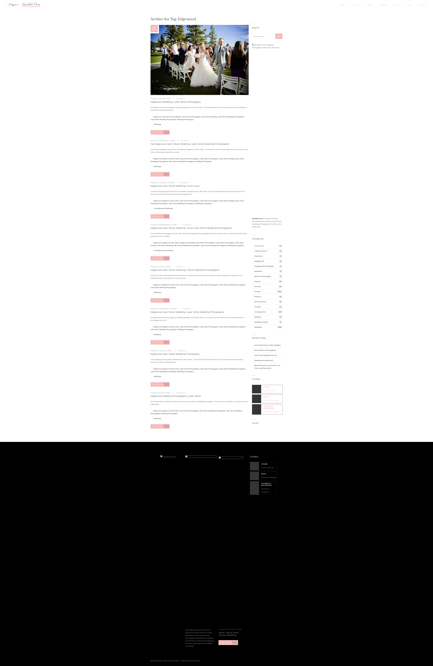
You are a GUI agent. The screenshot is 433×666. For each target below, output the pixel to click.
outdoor (267, 281)
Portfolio (356, 5)
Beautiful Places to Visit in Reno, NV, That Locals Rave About (267, 367)
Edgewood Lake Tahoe (170, 159)
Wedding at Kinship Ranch (263, 360)
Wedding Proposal (267, 322)
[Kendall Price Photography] (22, 5)
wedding (267, 317)
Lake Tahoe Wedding (209, 117)
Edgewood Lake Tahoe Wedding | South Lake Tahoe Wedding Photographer (191, 228)
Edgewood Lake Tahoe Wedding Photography (175, 354)
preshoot (267, 297)
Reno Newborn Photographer (265, 350)
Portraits (267, 291)
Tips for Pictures (267, 302)
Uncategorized (159, 208)
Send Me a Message (270, 400)
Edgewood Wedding (187, 243)
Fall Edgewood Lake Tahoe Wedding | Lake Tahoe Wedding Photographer (190, 144)
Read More (158, 132)
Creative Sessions (267, 251)
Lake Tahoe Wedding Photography (163, 119)
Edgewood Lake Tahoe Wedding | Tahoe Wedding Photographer (185, 270)
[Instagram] (270, 431)
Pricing (397, 5)
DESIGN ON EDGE (193, 661)
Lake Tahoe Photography (191, 117)
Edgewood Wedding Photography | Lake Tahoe (176, 396)
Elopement (267, 256)
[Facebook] (258, 431)
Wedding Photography (185, 119)
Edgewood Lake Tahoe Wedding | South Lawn (175, 186)
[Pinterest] (277, 431)
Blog (409, 5)
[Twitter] (264, 431)
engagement (267, 261)
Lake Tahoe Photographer (171, 117)
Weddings (157, 124)
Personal (267, 286)
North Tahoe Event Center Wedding (267, 345)
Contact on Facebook (271, 412)
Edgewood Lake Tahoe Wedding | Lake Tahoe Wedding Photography (187, 312)
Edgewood (157, 117)
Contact (422, 5)
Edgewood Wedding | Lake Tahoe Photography (176, 102)
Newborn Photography (267, 276)
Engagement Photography (267, 266)
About (370, 5)
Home (342, 5)
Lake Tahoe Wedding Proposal (265, 355)
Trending (267, 307)
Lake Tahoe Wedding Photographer (231, 117)
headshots (267, 271)
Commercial (267, 246)
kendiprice (181, 99)
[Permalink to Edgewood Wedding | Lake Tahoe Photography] (200, 94)
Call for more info (269, 390)
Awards (383, 5)
